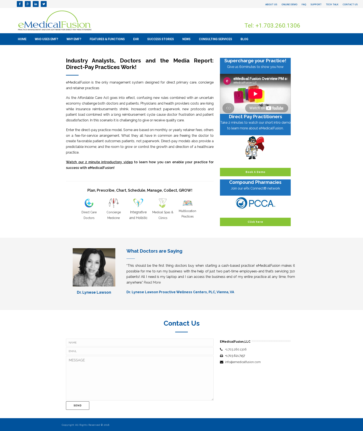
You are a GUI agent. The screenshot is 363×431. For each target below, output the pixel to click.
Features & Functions (107, 39)
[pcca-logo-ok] (255, 203)
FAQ (304, 4)
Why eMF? (74, 39)
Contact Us (350, 4)
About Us (271, 4)
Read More (152, 282)
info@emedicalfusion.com (243, 362)
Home (22, 39)
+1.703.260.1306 (236, 349)
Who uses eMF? (46, 39)
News (186, 39)
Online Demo (289, 4)
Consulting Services (215, 39)
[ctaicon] (255, 147)
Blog (244, 39)
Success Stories (160, 39)
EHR (136, 39)
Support (316, 4)
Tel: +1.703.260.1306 (272, 25)
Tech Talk (332, 4)
